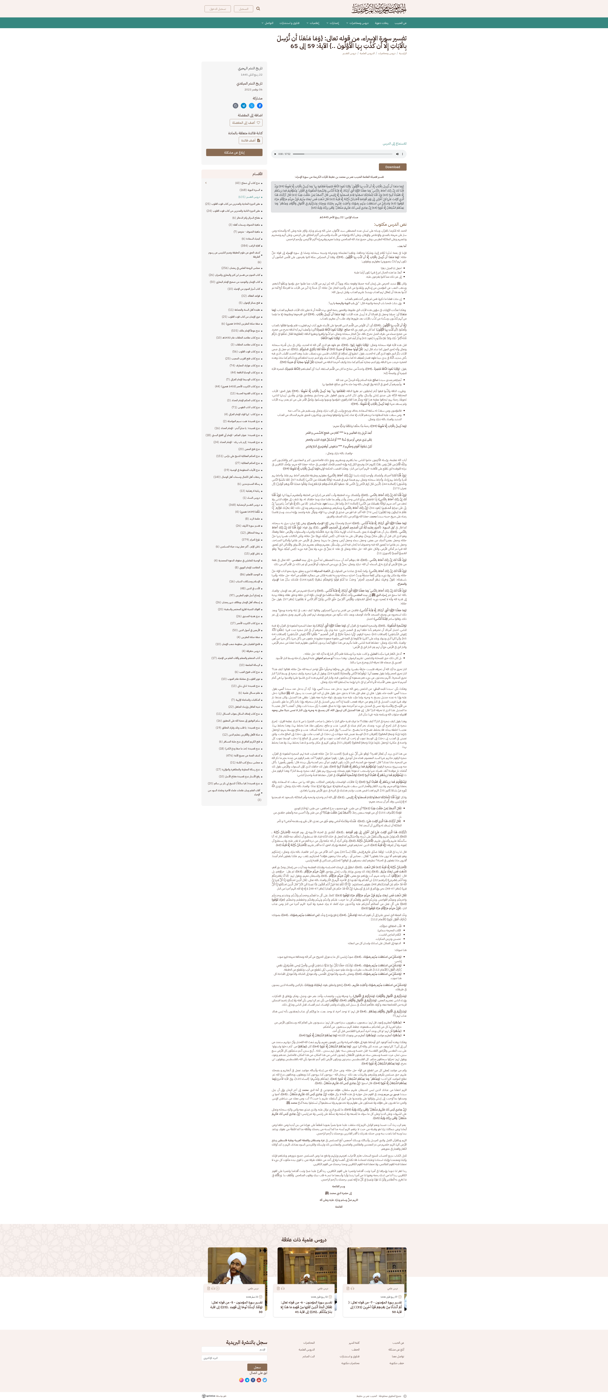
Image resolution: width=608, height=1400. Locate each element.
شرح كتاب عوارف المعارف (248, 365)
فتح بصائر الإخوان (251, 303)
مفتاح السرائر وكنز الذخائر (248, 218)
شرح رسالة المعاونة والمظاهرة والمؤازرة (241, 769)
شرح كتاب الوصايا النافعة (248, 372)
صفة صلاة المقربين (250, 637)
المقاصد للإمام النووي (249, 567)
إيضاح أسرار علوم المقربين (248, 595)
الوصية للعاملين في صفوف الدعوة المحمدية (239, 560)
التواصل (268, 23)
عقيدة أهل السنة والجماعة (247, 310)
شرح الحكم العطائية (250, 463)
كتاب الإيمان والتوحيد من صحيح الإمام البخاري (238, 282)
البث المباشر (309, 1356)
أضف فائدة (248, 140)
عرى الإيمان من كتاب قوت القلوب (244, 317)
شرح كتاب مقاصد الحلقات (247, 345)
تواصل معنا (398, 1356)
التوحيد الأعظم (253, 574)
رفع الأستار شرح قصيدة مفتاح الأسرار (242, 776)
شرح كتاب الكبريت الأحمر (248, 623)
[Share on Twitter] (251, 105)
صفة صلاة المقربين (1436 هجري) (243, 324)
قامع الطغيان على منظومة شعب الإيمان (241, 644)
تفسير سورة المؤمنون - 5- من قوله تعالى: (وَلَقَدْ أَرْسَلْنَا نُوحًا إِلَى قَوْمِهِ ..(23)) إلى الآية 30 (236, 1307)
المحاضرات (309, 1342)
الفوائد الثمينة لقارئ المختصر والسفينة (242, 609)
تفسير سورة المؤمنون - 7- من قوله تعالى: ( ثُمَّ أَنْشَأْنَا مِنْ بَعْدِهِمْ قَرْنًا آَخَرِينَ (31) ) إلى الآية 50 (375, 1307)
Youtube (259, 1380)
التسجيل (243, 9)
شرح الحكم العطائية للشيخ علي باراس (242, 456)
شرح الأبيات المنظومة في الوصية (245, 470)
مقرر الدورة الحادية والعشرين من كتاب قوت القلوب (235, 204)
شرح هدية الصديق (251, 616)
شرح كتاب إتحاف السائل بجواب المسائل (241, 714)
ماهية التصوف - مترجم (249, 232)
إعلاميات (314, 23)
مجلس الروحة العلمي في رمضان (244, 268)
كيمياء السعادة (253, 239)
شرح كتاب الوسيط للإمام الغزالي (245, 379)
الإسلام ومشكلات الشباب (248, 581)
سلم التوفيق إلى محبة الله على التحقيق (241, 721)
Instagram (241, 1380)
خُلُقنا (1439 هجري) (250, 512)
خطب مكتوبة (397, 1363)
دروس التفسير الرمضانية (248, 505)
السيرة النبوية (254, 190)
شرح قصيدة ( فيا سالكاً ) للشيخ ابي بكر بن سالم (237, 783)
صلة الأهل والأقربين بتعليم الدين (244, 735)
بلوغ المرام (255, 540)
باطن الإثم (255, 553)
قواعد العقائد (254, 296)
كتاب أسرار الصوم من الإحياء (247, 289)
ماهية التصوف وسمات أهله (246, 225)
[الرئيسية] (379, 9)
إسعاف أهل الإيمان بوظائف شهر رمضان (241, 602)
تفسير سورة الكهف (251, 526)
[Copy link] (235, 105)
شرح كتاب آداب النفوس (249, 407)
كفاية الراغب (254, 246)
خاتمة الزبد (255, 519)
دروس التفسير (349, 53)
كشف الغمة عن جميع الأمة (247, 755)
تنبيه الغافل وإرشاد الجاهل (247, 707)
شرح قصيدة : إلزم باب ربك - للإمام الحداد (240, 442)
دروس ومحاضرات (359, 23)
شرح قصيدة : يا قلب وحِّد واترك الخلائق (241, 728)
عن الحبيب (401, 23)
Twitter (265, 1380)
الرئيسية (403, 53)
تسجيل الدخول (217, 9)
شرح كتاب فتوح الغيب (249, 672)
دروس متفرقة (253, 651)
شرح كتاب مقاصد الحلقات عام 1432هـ (241, 338)
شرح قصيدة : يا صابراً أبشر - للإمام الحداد (240, 428)
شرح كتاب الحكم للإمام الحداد (246, 400)
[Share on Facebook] (260, 105)
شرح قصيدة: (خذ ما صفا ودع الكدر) (242, 748)
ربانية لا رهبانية (253, 491)
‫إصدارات (334, 23)
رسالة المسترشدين (251, 484)
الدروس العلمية (367, 53)
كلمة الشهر (354, 1342)
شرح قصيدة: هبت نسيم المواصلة (244, 421)
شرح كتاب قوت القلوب (249, 351)
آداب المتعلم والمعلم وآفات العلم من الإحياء (239, 658)
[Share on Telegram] (243, 105)
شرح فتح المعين (252, 449)
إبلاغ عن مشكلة (234, 152)
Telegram (247, 1380)
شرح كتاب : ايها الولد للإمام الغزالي (244, 414)
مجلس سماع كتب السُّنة (248, 762)
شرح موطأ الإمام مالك (249, 331)
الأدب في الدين (253, 588)
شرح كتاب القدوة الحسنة (248, 393)
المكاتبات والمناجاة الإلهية (248, 700)
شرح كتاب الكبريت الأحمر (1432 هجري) (240, 386)
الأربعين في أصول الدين (249, 630)
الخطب (355, 1349)
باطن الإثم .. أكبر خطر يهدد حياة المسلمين (240, 547)
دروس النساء (253, 498)
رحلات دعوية (381, 23)
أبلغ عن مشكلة (396, 1349)
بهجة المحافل (253, 533)
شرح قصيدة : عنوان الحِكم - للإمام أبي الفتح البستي (236, 435)
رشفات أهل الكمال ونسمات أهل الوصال (241, 477)
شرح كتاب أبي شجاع (250, 183)
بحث (258, 8)
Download (392, 167)
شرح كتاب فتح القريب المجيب (245, 358)
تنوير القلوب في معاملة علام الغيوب (244, 679)
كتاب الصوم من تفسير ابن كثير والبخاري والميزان (237, 275)
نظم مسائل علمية (251, 693)
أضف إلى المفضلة (244, 122)
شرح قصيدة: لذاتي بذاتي (249, 686)
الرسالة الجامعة (252, 665)
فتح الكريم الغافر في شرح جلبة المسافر (242, 742)
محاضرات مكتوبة (350, 1363)
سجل (257, 1367)
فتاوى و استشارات (289, 23)
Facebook (253, 1380)
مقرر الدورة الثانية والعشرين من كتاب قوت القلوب (236, 211)
